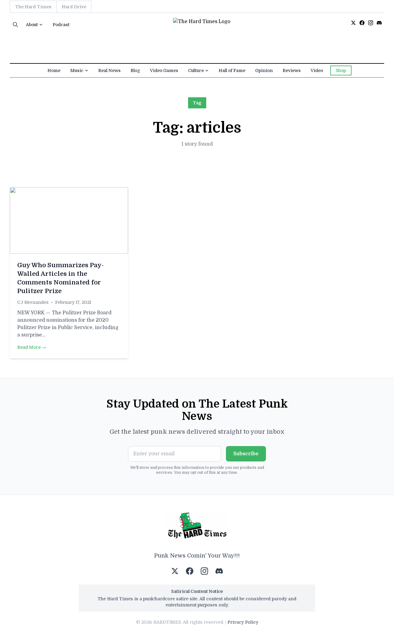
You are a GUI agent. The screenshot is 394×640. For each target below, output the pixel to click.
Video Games (164, 70)
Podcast (61, 24)
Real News (109, 70)
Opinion (264, 70)
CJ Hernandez (33, 302)
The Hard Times (33, 6)
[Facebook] (362, 22)
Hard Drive (74, 6)
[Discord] (379, 22)
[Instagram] (370, 22)
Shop (341, 70)
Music (76, 70)
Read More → (31, 347)
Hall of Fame (232, 70)
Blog (135, 70)
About (32, 24)
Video (317, 70)
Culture (196, 70)
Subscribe (246, 454)
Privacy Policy (242, 622)
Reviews (292, 70)
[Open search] (15, 24)
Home (53, 70)
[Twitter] (353, 22)
